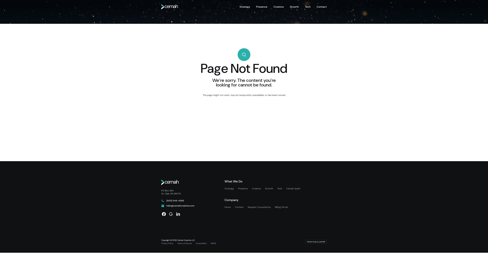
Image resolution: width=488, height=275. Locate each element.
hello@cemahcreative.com (180, 205)
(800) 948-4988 (175, 200)
